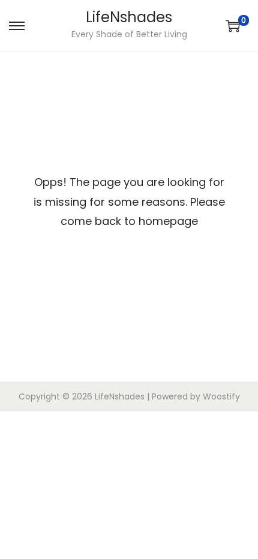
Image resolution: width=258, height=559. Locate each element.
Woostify (221, 396)
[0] (233, 26)
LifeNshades (129, 17)
